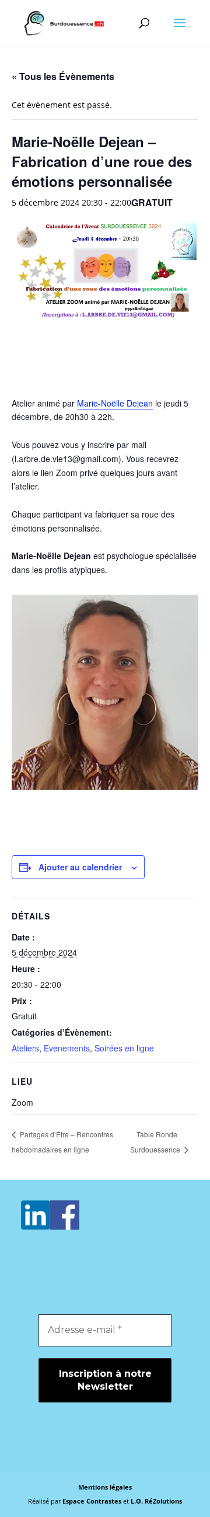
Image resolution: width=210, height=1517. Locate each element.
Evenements (67, 1048)
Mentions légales (105, 1487)
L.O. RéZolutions (156, 1501)
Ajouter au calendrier (80, 867)
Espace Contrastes (92, 1501)
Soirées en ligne (124, 1048)
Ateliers (25, 1048)
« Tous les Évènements (63, 76)
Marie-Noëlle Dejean (115, 403)
